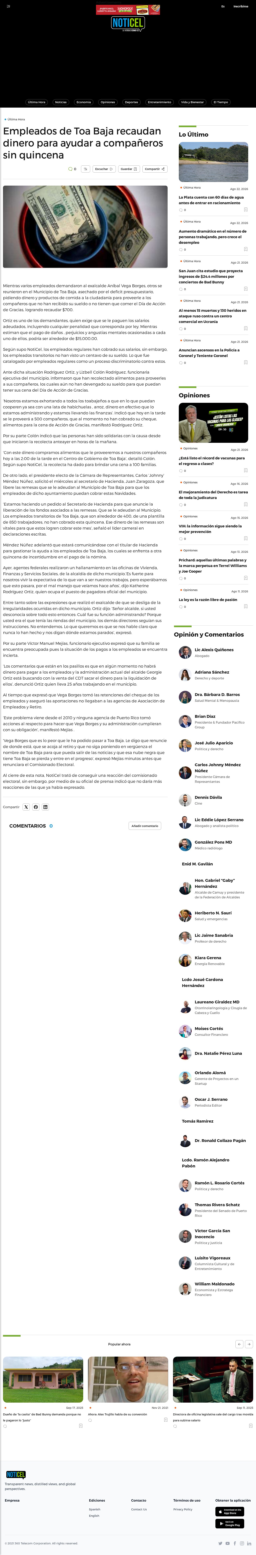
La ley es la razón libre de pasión (208, 599)
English (94, 1515)
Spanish (94, 1509)
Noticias (61, 102)
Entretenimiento (159, 102)
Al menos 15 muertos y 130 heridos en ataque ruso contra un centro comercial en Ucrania (212, 316)
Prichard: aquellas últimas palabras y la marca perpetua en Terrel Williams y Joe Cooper (213, 565)
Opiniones (108, 102)
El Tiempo (221, 102)
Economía (84, 102)
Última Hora (36, 102)
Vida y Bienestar (192, 102)
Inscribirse (241, 6)
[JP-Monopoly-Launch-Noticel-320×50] (128, 10)
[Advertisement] (128, 64)
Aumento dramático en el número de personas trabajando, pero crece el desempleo (213, 236)
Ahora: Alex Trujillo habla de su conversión (32, 1414)
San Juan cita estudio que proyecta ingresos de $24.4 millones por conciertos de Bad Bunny (211, 276)
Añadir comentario (145, 826)
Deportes (131, 102)
